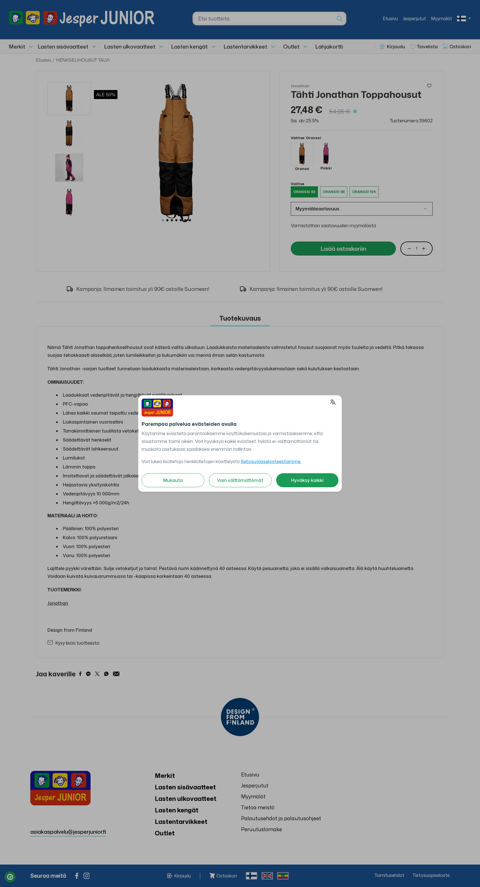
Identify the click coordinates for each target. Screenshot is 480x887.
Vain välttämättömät (240, 480)
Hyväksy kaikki (307, 480)
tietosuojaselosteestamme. (271, 461)
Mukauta (173, 480)
